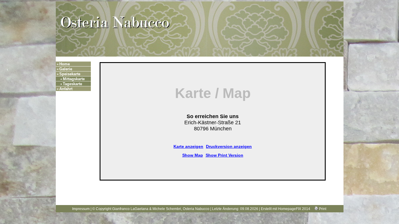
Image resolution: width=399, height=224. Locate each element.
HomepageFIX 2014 (294, 209)
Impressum (81, 209)
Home (64, 64)
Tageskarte (72, 84)
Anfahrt (65, 89)
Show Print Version (224, 155)
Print (322, 209)
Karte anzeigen (188, 146)
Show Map (192, 155)
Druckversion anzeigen (229, 146)
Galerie (65, 69)
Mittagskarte (74, 79)
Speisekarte (69, 74)
